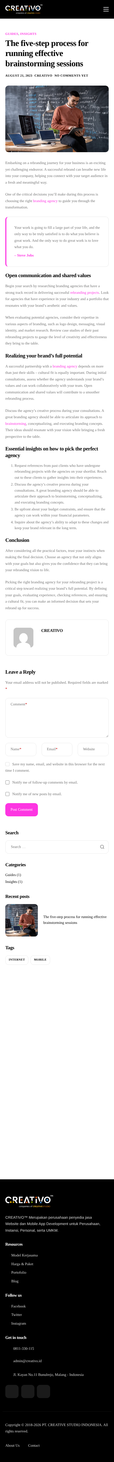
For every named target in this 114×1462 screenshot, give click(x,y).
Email (52, 749)
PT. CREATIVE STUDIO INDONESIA (72, 1425)
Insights (28, 34)
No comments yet (71, 75)
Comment (19, 704)
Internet (17, 959)
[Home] (23, 9)
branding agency (45, 201)
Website (89, 749)
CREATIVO (43, 75)
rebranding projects (84, 293)
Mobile (40, 959)
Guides (11, 34)
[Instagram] (43, 1391)
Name (16, 749)
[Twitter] (27, 1391)
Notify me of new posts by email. (37, 794)
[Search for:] (57, 847)
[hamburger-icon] (106, 9)
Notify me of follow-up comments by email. (45, 783)
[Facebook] (12, 1391)
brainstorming (15, 424)
